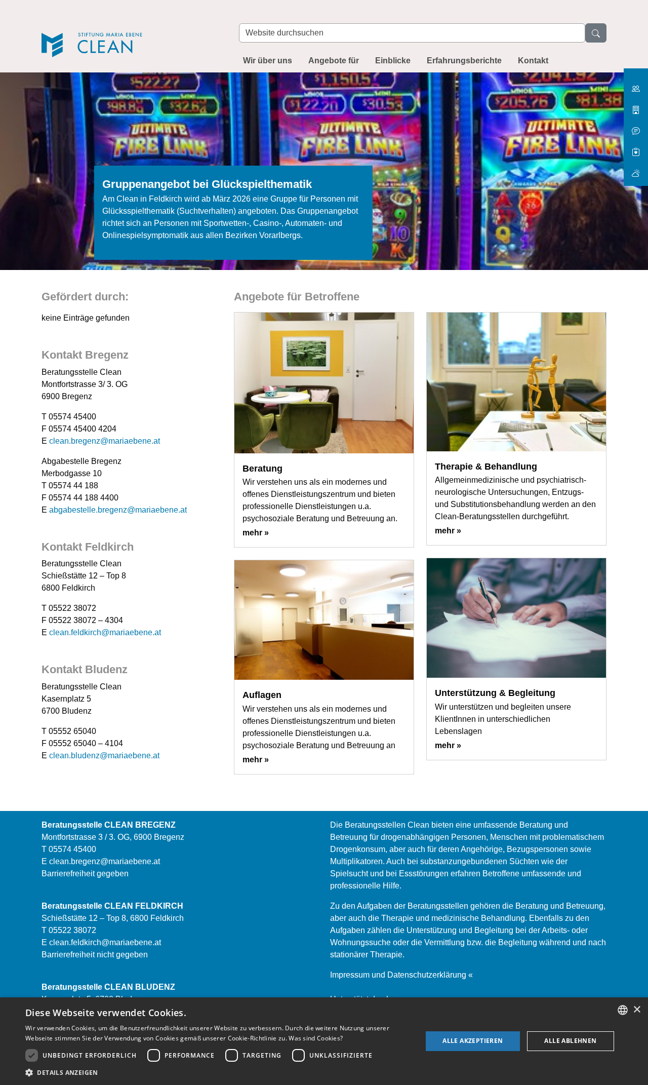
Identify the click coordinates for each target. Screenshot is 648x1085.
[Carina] (636, 169)
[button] (218, 1072)
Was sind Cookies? (316, 1038)
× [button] (636, 1010)
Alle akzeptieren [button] (472, 1040)
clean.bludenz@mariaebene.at (104, 755)
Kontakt (533, 60)
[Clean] (130, 31)
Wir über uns (267, 60)
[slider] (324, 177)
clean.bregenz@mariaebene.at (104, 441)
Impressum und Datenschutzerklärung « (401, 975)
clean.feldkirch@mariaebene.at (105, 632)
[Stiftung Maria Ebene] (636, 85)
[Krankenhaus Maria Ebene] (636, 106)
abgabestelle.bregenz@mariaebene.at (118, 510)
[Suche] (595, 33)
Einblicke (393, 60)
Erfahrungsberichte (464, 60)
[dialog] (324, 1041)
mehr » (255, 532)
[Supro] (636, 148)
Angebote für (333, 60)
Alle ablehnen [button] (570, 1040)
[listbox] (623, 1010)
